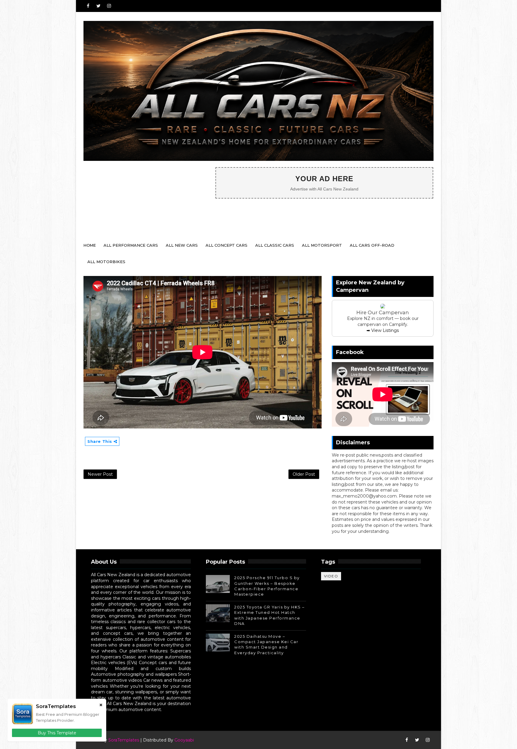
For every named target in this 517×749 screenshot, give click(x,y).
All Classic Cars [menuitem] (274, 245)
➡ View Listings (383, 330)
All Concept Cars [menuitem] (226, 245)
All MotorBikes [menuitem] (106, 261)
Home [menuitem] (89, 245)
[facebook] (87, 5)
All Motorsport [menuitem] (322, 245)
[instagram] (108, 5)
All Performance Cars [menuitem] (131, 245)
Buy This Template (57, 733)
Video (331, 576)
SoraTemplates (123, 740)
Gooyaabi (184, 740)
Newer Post (100, 474)
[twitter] (98, 5)
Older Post (304, 474)
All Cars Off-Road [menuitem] (372, 245)
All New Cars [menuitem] (182, 245)
